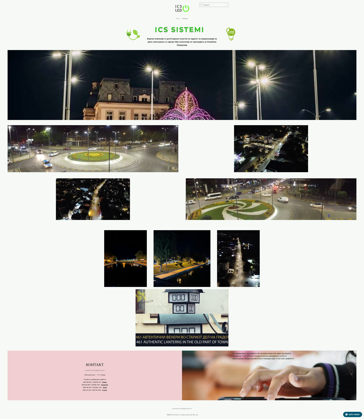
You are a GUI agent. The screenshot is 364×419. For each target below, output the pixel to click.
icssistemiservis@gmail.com (95, 370)
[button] (226, 344)
